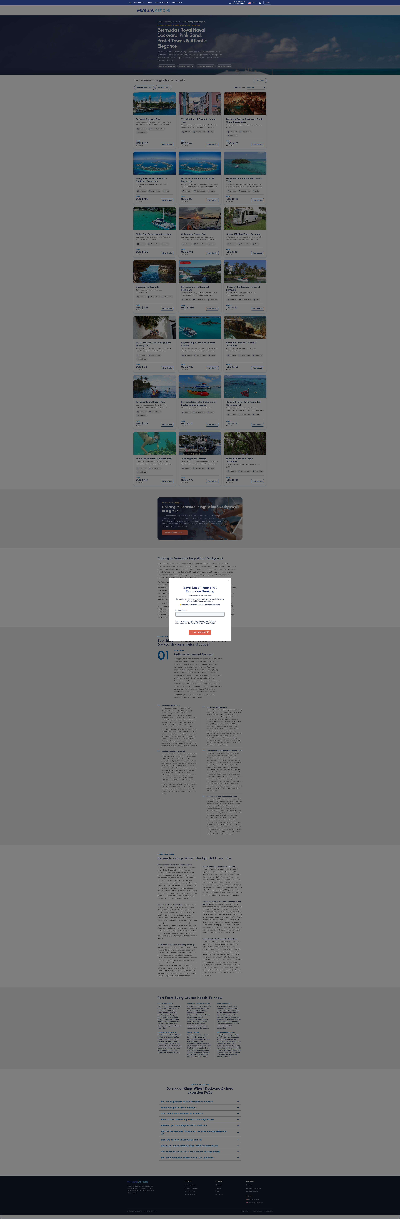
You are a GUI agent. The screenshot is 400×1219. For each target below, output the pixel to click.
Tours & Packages (161, 2)
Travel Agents (176, 2)
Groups (149, 2)
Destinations (139, 2)
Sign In (267, 2)
